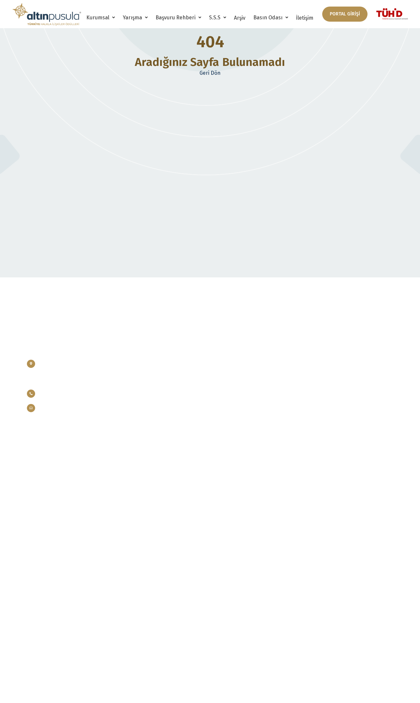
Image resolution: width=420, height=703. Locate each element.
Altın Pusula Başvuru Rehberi (244, 357)
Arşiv (239, 18)
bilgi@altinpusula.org (63, 408)
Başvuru (315, 357)
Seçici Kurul (164, 393)
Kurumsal (98, 17)
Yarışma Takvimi (167, 405)
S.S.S (215, 17)
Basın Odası (268, 17)
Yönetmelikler (166, 381)
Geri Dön (210, 73)
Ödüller (159, 357)
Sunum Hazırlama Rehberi (241, 393)
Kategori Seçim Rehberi (238, 369)
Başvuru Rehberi (176, 17)
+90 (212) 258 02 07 (58, 393)
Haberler (316, 393)
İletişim (304, 18)
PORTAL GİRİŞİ (345, 14)
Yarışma (133, 17)
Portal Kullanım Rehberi (239, 381)
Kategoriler (163, 369)
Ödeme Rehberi (230, 405)
